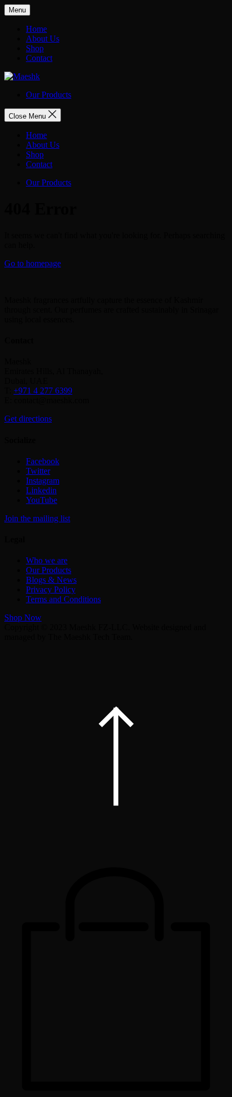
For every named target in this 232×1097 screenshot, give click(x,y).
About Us (42, 38)
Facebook (42, 461)
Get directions (28, 418)
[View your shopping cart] (116, 1087)
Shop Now (23, 617)
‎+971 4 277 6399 (42, 390)
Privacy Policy (51, 589)
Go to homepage (32, 263)
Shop (35, 48)
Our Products (48, 94)
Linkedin (41, 490)
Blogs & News (51, 579)
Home (36, 28)
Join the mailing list (37, 518)
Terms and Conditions (63, 599)
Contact (39, 58)
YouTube (41, 500)
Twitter (38, 470)
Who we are (46, 560)
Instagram (42, 480)
